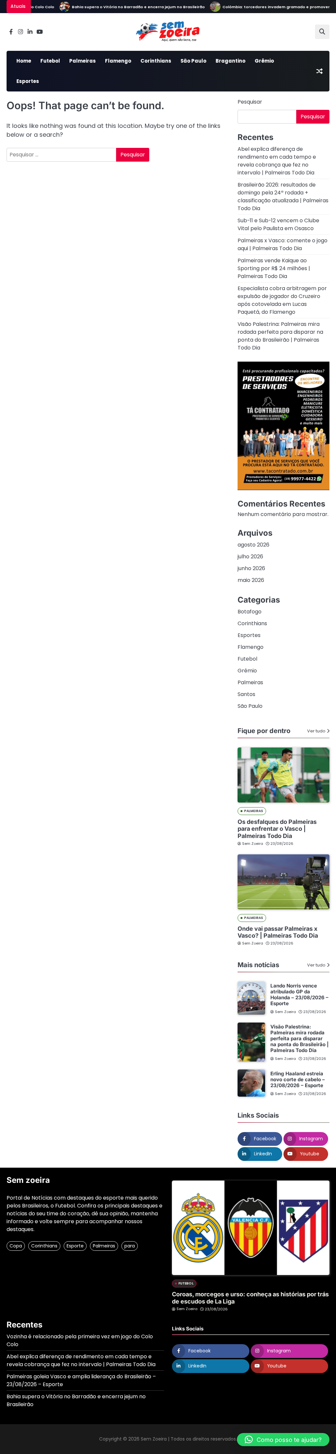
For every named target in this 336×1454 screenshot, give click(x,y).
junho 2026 (251, 568)
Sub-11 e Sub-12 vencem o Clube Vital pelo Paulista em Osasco (278, 224)
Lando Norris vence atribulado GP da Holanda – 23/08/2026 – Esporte (299, 994)
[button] (283, 1439)
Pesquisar (250, 102)
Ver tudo (316, 731)
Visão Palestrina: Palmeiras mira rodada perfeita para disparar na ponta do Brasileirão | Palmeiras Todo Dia (280, 335)
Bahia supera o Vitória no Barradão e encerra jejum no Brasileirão (126, 7)
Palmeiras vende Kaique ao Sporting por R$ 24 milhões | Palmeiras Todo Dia (274, 268)
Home (23, 60)
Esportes (27, 81)
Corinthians (155, 60)
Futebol (50, 60)
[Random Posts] (319, 71)
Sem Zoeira (252, 843)
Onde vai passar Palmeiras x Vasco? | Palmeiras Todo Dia (278, 932)
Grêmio (264, 60)
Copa (16, 1246)
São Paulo (193, 60)
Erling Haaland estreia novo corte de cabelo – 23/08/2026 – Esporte (297, 1079)
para (129, 1246)
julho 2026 (250, 556)
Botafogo (250, 611)
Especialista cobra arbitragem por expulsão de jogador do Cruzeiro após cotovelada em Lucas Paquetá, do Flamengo (282, 300)
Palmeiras (82, 60)
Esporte (75, 1246)
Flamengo (118, 60)
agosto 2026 (253, 544)
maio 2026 (251, 580)
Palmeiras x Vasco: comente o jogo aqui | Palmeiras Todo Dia (282, 244)
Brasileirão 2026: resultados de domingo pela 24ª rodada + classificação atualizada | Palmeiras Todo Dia (283, 196)
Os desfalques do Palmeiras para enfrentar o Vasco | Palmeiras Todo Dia (277, 828)
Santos (246, 694)
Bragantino (230, 60)
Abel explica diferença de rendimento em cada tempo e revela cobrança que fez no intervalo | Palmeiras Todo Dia (277, 160)
